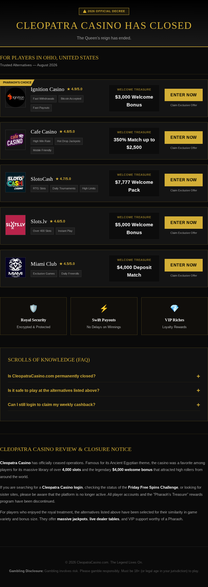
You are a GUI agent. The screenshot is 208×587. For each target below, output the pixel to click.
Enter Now (183, 95)
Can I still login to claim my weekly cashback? (51, 404)
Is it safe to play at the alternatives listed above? (53, 390)
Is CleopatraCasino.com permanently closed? (52, 376)
